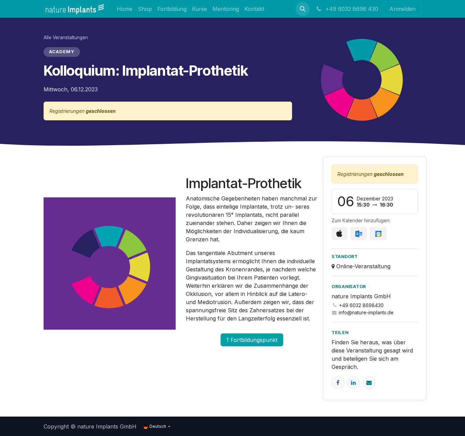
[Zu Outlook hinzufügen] (358, 233)
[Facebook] (338, 382)
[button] (302, 9)
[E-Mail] (369, 382)
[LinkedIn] (353, 382)
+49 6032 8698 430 (351, 8)
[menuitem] (124, 8)
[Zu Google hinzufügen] (378, 233)
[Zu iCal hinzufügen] (340, 233)
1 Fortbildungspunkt (251, 339)
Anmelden (402, 8)
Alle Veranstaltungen (66, 37)
